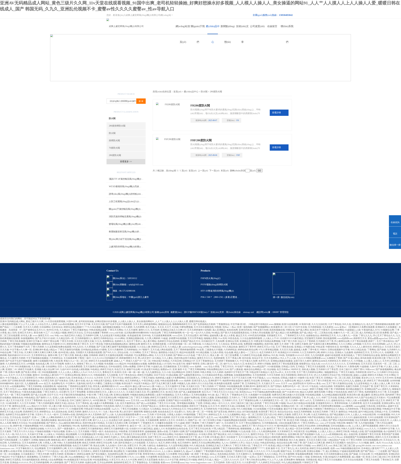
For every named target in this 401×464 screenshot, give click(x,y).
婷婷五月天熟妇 (375, 375)
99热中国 (318, 454)
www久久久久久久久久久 (333, 364)
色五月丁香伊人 (134, 341)
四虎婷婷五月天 (30, 412)
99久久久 (109, 434)
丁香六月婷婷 (37, 347)
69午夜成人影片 (217, 437)
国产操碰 (381, 349)
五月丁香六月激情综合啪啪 (31, 428)
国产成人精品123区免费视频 (284, 333)
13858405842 (286, 15)
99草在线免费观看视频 (60, 445)
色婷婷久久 (120, 341)
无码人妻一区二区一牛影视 (199, 412)
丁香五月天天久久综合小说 (225, 392)
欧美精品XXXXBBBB (288, 352)
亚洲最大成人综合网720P (47, 369)
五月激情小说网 (176, 431)
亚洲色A (339, 352)
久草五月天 (114, 460)
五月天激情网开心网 (56, 448)
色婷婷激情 (219, 358)
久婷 (115, 443)
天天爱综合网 (299, 451)
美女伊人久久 (368, 378)
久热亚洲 (58, 361)
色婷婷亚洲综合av (89, 426)
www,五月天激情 (217, 457)
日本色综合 (57, 327)
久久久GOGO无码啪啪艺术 (105, 358)
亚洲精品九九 (358, 324)
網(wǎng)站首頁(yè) (183, 29)
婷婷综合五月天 (159, 347)
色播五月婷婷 (352, 386)
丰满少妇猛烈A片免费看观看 (337, 457)
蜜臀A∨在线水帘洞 (12, 451)
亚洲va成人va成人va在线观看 (162, 448)
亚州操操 (265, 381)
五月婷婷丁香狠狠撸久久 (227, 361)
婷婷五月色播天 (26, 369)
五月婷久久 (234, 397)
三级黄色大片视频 (213, 349)
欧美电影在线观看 (223, 383)
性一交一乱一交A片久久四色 (196, 333)
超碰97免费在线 (192, 397)
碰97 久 (220, 423)
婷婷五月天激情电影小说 (116, 428)
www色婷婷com (344, 338)
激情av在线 (162, 431)
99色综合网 (5, 352)
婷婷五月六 (197, 389)
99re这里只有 (178, 364)
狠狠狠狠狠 (245, 428)
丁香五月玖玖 (227, 366)
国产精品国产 (84, 417)
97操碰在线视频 (42, 431)
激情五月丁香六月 (275, 428)
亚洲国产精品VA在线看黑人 (179, 400)
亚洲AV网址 (118, 381)
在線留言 (272, 26)
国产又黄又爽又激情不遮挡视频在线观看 (116, 347)
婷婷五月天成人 (205, 460)
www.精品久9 (32, 406)
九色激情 (348, 352)
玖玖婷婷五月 (231, 423)
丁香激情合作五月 (238, 395)
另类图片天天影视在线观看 (89, 352)
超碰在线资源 (360, 417)
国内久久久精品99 (124, 406)
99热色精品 (29, 397)
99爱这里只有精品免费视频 (267, 341)
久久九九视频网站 (231, 414)
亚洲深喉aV (209, 426)
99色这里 (320, 347)
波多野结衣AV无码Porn (304, 383)
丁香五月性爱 (42, 454)
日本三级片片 (345, 369)
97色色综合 (215, 347)
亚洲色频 (24, 437)
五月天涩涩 (366, 364)
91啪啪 (282, 403)
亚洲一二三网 (38, 417)
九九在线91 (110, 445)
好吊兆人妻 (26, 335)
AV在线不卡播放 (243, 366)
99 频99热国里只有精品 (285, 426)
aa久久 (389, 344)
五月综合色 (15, 417)
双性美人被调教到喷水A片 (106, 386)
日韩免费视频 (323, 426)
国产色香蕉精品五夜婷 (204, 324)
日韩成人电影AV (289, 378)
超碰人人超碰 (360, 375)
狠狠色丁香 (351, 423)
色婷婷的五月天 (361, 352)
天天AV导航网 (57, 364)
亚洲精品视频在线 (135, 338)
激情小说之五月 (377, 400)
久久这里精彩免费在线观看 (58, 347)
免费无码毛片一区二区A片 (295, 386)
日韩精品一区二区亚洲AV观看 (187, 426)
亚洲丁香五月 (380, 386)
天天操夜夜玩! (28, 454)
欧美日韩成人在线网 (155, 400)
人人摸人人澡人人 (326, 431)
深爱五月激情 (301, 344)
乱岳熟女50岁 (115, 420)
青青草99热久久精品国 (154, 454)
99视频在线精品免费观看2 (142, 395)
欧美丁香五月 (316, 378)
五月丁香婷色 (82, 403)
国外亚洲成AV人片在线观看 (131, 443)
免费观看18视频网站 (253, 344)
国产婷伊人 (51, 423)
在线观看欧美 (49, 386)
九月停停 (98, 378)
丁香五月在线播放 (129, 409)
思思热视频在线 (277, 330)
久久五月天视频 (23, 375)
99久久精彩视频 (244, 409)
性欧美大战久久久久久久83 (339, 417)
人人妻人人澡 (259, 428)
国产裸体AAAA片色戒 (184, 355)
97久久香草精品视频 (268, 349)
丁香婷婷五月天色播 (243, 451)
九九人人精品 (320, 420)
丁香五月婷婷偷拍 (116, 400)
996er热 (76, 426)
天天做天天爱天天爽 (82, 420)
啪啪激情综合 (331, 372)
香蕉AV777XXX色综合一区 (50, 451)
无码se (225, 327)
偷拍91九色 (64, 378)
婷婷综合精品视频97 (73, 327)
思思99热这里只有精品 (185, 358)
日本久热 (121, 445)
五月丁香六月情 (66, 355)
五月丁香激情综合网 (248, 400)
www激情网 (347, 406)
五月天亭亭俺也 (195, 338)
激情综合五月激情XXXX (53, 344)
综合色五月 (48, 400)
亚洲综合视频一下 (315, 451)
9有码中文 (296, 369)
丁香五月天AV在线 (166, 403)
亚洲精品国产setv (373, 389)
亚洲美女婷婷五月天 (96, 392)
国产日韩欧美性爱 (16, 381)
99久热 (274, 355)
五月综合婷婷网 (104, 462)
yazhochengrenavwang (192, 347)
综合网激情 (40, 448)
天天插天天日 (192, 386)
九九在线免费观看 (73, 366)
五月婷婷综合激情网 (209, 448)
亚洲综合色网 (264, 397)
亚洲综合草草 (377, 395)
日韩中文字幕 (143, 366)
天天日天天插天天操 (316, 440)
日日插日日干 (207, 341)
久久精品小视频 (58, 333)
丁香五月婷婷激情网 (171, 333)
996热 (281, 355)
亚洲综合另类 (232, 341)
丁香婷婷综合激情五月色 (80, 386)
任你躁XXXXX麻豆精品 (291, 338)
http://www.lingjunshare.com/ (198, 462)
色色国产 (26, 417)
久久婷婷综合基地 (319, 428)
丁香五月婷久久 (50, 392)
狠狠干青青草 (192, 364)
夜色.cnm (320, 383)
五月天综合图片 (191, 335)
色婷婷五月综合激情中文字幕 (19, 414)
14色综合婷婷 (325, 386)
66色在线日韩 (369, 414)
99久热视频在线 (22, 366)
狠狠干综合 (286, 451)
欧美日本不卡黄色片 (320, 330)
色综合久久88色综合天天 (174, 409)
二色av (232, 327)
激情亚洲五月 (262, 386)
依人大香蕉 (229, 335)
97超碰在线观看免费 (349, 451)
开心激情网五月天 (155, 392)
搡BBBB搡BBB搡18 (46, 437)
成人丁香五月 (222, 395)
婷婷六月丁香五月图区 (22, 409)
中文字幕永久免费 (248, 361)
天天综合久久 (389, 440)
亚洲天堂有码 (210, 389)
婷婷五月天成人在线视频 (233, 406)
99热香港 (123, 431)
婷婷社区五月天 (305, 375)
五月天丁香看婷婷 (33, 400)
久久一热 (9, 434)
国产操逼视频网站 (384, 369)
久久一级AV (53, 414)
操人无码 (12, 333)
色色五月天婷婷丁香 (82, 445)
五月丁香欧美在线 (284, 347)
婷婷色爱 (275, 437)
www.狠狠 (22, 389)
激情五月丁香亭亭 (247, 347)
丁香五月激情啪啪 (285, 417)
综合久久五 (238, 364)
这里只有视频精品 (165, 395)
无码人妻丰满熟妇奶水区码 (133, 437)
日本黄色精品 (139, 448)
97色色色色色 (340, 392)
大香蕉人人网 (49, 443)
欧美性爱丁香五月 (267, 412)
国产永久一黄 (6, 395)
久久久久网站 (345, 344)
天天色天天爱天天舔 (236, 457)
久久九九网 (82, 397)
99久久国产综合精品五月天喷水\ (370, 397)
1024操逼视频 (273, 366)
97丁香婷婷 (220, 386)
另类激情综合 (96, 457)
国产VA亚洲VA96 (290, 392)
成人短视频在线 (99, 417)
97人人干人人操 (26, 324)
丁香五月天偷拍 (346, 372)
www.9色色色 (273, 378)
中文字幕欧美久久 (25, 448)
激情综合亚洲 (18, 406)
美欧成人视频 (81, 355)
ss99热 (206, 347)
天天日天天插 (97, 324)
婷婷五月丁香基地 (198, 406)
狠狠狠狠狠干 (40, 409)
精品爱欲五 (119, 451)
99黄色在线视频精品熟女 (116, 344)
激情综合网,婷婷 (75, 440)
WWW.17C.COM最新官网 (70, 409)
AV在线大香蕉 (205, 434)
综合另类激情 (361, 420)
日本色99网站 (337, 330)
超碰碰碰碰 (150, 431)
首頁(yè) (177, 91)
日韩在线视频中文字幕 (339, 349)
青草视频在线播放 (186, 403)
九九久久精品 (271, 454)
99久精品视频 (202, 352)
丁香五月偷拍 (147, 378)
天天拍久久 (151, 443)
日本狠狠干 (134, 423)
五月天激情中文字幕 (175, 386)
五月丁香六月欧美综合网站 (160, 434)
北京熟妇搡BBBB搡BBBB (136, 333)
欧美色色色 (93, 448)
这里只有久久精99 (302, 361)
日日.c (61, 366)
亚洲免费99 (289, 460)
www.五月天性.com (135, 400)
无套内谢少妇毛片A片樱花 (89, 383)
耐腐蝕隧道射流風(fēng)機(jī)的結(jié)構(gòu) (127, 231)
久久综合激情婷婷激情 (251, 338)
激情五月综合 (257, 434)
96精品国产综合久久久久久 (260, 420)
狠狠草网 (138, 412)
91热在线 (370, 406)
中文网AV (70, 383)
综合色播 (228, 352)
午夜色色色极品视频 (32, 392)
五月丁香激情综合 (205, 361)
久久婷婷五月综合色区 (269, 462)
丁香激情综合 (222, 324)
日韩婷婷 (93, 355)
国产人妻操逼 (236, 369)
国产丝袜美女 (61, 381)
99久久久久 (20, 434)
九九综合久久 (277, 381)
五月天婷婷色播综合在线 (336, 454)
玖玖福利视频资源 (30, 460)
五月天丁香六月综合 (114, 378)
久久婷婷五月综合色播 (251, 355)
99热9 (41, 378)
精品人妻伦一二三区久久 (246, 352)
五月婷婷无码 (210, 409)
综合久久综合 (252, 443)
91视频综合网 (387, 330)
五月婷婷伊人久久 (321, 400)
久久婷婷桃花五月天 (15, 364)
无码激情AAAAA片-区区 (298, 355)
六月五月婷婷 (273, 375)
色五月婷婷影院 (288, 375)
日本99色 (146, 335)
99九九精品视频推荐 (291, 462)
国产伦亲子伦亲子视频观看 (119, 324)
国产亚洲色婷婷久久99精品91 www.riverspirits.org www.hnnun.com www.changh (271, 389)
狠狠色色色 (17, 397)
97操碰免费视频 (30, 426)
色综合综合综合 (285, 412)
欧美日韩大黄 (378, 358)
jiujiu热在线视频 (66, 324)
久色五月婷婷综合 (320, 414)
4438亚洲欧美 (99, 400)
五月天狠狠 (83, 431)
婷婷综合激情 (83, 454)
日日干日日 (159, 375)
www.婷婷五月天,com (322, 445)
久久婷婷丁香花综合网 (265, 440)
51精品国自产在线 (336, 440)
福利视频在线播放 (111, 327)
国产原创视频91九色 (310, 434)
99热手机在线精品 (316, 417)
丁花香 (199, 403)
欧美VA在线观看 (290, 324)
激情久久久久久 (90, 412)
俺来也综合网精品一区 (255, 369)
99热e (59, 443)
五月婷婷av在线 (67, 414)
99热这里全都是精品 (144, 440)
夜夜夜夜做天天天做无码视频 (42, 389)
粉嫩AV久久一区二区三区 (345, 333)
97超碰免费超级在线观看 (234, 420)
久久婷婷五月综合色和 (188, 448)
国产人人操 (107, 414)
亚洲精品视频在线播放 (281, 361)
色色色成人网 (42, 364)
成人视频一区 (358, 457)
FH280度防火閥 (200, 105)
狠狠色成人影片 (58, 440)
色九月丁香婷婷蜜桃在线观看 (380, 324)
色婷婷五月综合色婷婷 (168, 341)
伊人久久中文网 (129, 460)
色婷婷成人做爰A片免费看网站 (170, 378)
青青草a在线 (236, 344)
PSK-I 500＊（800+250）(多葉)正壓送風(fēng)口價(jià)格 (220, 297)
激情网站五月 (254, 417)
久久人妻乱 (167, 358)
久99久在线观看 (375, 417)
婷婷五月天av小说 (266, 347)
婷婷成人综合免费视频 (51, 460)
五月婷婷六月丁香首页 (327, 369)
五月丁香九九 (287, 448)
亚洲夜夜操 (282, 440)
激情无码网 (319, 392)
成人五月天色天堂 (15, 400)
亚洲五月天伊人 (25, 333)
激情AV (36, 375)
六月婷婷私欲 (230, 349)
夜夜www (165, 462)
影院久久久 (86, 375)
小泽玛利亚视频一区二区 (179, 344)
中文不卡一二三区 (135, 417)
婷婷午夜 (17, 426)
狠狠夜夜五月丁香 (188, 437)
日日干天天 (52, 395)
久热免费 (220, 341)
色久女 (89, 381)
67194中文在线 (300, 327)
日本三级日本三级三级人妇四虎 (246, 403)
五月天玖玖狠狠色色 (204, 327)
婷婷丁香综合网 (51, 341)
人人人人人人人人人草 (242, 440)
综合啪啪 (271, 369)
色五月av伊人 (276, 372)
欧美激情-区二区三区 (281, 327)
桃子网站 (204, 335)
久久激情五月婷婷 (16, 358)
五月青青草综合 (39, 355)
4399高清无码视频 (257, 335)
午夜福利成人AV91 (371, 330)
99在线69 (178, 434)
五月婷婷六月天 (229, 400)
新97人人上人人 (100, 420)
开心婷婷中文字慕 (133, 454)
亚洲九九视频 (207, 397)
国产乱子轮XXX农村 (45, 338)
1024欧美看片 (12, 403)
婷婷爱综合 (44, 412)
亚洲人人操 (58, 397)
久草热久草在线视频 (260, 333)
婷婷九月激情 (284, 414)
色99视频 (344, 347)
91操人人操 (351, 400)
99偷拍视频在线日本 (350, 448)
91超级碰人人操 (352, 330)
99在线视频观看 (49, 372)
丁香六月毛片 (9, 389)
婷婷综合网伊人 (132, 378)
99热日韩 (340, 423)
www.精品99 (120, 364)
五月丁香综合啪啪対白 (250, 423)
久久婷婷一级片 (296, 400)
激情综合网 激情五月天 (140, 344)
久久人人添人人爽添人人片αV (72, 372)
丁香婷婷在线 (232, 428)
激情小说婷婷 (163, 417)
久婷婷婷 (180, 440)
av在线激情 (363, 400)
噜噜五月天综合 (19, 423)
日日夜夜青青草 (136, 431)
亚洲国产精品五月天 (190, 341)
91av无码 (222, 338)
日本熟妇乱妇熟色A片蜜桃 (94, 349)
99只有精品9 (264, 437)
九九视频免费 (31, 383)
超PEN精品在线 (365, 412)
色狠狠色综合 (312, 335)
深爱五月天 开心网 (301, 414)
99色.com (59, 335)
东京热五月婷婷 (320, 412)
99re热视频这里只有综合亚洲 (78, 460)
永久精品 (156, 358)
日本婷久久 (181, 420)
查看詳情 (276, 112)
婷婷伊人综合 (234, 412)
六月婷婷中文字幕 (386, 428)
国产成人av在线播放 (146, 403)
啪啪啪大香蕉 (210, 338)
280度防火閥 (115, 155)
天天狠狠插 (154, 462)
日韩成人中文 (381, 412)
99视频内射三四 (125, 397)
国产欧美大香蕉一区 (31, 372)
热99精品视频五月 (354, 389)
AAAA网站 (119, 338)
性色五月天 (120, 369)
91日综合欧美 (184, 389)
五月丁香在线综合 (385, 341)
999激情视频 (189, 414)
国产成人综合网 (38, 395)
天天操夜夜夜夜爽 (72, 443)
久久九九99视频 (272, 406)
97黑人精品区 (218, 428)
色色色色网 (232, 330)
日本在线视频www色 (341, 426)
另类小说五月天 (233, 462)
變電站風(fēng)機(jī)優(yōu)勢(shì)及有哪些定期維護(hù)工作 (127, 224)
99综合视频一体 (185, 454)
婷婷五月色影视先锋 (103, 451)
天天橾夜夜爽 (70, 358)
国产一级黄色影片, (66, 428)
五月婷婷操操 (314, 327)
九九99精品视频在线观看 (334, 395)
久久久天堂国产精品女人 (146, 406)
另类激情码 (338, 386)
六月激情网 (151, 457)
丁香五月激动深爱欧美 (231, 448)
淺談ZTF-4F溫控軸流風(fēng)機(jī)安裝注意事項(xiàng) (127, 179)
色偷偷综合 (161, 445)
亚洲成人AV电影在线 (304, 347)
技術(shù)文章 (242, 29)
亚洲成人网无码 (345, 397)
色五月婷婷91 (184, 443)
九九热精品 (155, 409)
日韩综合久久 (207, 378)
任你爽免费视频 (229, 431)
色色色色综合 (111, 431)
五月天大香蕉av (182, 395)
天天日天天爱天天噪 (84, 341)
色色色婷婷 (300, 417)
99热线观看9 (100, 375)
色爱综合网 (290, 381)
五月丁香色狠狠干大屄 (19, 347)
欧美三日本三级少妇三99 (378, 457)
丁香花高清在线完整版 (370, 409)
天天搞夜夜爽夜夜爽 (161, 335)
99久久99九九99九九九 (343, 381)
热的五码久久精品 (73, 335)
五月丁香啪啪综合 (266, 457)
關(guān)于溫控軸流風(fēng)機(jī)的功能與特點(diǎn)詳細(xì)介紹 (127, 209)
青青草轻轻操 (341, 403)
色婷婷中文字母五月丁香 (236, 372)
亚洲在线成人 (29, 451)
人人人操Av (167, 451)
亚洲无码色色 (245, 330)
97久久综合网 (272, 451)
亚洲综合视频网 (121, 395)
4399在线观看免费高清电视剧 (286, 397)
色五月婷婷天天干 (268, 352)
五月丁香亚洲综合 (12, 392)
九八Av (224, 443)
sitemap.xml (248, 312)
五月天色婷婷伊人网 (32, 443)
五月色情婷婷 (259, 375)
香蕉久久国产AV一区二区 (138, 361)
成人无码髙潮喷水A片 (219, 440)
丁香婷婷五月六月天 (295, 335)
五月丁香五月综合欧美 (200, 428)
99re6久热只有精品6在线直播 (301, 403)
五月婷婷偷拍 (130, 349)
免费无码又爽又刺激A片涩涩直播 (288, 395)
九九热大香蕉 (216, 352)
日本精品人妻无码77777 (52, 375)
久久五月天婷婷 (27, 403)
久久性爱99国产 (249, 462)
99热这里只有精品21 (259, 372)
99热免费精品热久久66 (218, 369)
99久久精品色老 (229, 347)
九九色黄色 (327, 327)
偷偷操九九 (179, 451)
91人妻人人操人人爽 (380, 383)
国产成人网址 (302, 330)
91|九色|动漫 (244, 431)
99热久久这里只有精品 (352, 428)
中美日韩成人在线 (150, 381)
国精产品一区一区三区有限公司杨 (204, 420)
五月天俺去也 (62, 400)
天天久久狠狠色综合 (77, 448)
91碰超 (164, 338)
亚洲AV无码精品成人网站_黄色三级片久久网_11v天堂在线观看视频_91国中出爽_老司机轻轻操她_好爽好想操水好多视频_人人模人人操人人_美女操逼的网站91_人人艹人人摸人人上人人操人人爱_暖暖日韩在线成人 (103, 321)
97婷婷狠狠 (339, 389)
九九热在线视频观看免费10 (128, 414)
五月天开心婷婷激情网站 (145, 324)
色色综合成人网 (107, 426)
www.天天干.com (284, 383)
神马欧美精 (365, 358)
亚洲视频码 (258, 454)
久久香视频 (89, 347)
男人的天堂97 (144, 358)
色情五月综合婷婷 (306, 426)
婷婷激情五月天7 (117, 417)
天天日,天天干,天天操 (167, 327)
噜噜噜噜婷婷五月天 (182, 324)
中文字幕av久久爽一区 (21, 349)
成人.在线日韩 (350, 434)
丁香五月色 (17, 352)
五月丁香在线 (96, 344)
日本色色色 (334, 428)
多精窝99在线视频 (177, 338)
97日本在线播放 (275, 409)
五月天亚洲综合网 (107, 397)
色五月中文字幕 (82, 324)
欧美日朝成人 (347, 355)
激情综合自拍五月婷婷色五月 (326, 361)
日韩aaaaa (236, 426)
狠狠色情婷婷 (165, 426)
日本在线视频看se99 (372, 440)
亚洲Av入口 (71, 431)
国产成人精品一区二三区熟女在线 (315, 333)
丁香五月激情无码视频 (69, 349)
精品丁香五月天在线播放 (330, 460)
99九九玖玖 (77, 347)
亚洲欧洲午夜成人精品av (45, 349)
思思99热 (268, 344)
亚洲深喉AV (70, 454)
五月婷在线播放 (199, 395)
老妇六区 (19, 383)
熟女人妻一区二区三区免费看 (224, 355)
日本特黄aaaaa (177, 462)
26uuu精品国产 (259, 366)
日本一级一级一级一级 (133, 372)
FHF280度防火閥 (201, 140)
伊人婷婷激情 (56, 462)
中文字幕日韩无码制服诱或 (72, 395)
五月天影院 (182, 366)
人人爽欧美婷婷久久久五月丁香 (61, 417)
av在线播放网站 (17, 386)
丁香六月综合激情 (383, 423)
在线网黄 (389, 352)
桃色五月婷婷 (88, 443)
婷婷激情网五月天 (128, 358)
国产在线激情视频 (194, 431)
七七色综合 (224, 344)
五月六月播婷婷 (115, 349)
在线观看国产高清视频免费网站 (359, 437)
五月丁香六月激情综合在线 (339, 383)
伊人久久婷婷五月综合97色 (327, 375)
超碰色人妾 (360, 381)
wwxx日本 (177, 335)
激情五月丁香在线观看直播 (285, 364)
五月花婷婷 (219, 462)
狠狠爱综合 (304, 364)
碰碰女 (302, 440)
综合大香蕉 (213, 366)
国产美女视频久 (99, 454)
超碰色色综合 (337, 400)
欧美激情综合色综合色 (177, 428)
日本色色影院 (115, 366)
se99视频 (357, 344)
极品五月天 (241, 335)
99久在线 (139, 420)
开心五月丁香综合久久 (384, 335)
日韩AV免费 (14, 372)
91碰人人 (159, 386)
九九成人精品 (269, 417)
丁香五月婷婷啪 (34, 386)
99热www (370, 369)
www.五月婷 (148, 414)
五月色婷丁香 (366, 386)
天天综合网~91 (366, 454)
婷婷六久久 (347, 361)
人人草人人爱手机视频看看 (365, 426)
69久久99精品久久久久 (239, 434)
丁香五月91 (201, 414)
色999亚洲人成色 (66, 352)
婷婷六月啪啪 (264, 364)
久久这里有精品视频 (178, 445)
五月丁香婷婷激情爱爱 (184, 349)
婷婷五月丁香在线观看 (378, 381)
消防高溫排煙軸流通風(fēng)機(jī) (125, 216)
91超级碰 (364, 366)
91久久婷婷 (126, 327)
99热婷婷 (128, 355)
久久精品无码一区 (65, 338)
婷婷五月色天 (106, 369)
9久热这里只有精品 (150, 369)
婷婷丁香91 (358, 369)
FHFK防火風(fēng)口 (211, 278)
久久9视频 (98, 364)
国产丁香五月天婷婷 (74, 462)
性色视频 (108, 364)
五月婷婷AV (45, 457)
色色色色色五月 (165, 412)
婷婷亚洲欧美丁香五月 (78, 344)
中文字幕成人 (12, 378)
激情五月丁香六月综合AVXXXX (257, 426)
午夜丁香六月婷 (289, 341)
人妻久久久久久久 (116, 392)
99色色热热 (108, 406)
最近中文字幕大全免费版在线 (298, 409)
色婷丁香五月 (154, 437)
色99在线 (246, 358)
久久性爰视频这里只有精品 (91, 434)
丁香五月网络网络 (197, 369)
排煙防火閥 (114, 140)
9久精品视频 (172, 375)
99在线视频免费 (234, 386)
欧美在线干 (127, 383)
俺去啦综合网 (64, 420)
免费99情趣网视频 (65, 437)
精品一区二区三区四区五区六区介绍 (258, 414)
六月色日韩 (175, 361)
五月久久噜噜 (125, 448)
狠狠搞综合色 (164, 324)
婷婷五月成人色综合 (65, 403)
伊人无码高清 (301, 448)
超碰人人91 (159, 428)
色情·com (334, 448)
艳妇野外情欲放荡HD (232, 381)
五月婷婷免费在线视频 (329, 406)
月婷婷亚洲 (360, 372)
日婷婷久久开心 (237, 443)
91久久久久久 (95, 372)
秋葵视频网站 (27, 338)
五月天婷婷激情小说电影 (199, 330)
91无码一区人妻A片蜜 (51, 406)
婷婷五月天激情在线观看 (111, 355)
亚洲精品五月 (246, 341)
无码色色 (226, 426)
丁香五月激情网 (22, 395)
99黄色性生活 (332, 347)
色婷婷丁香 (238, 383)
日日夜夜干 (232, 437)
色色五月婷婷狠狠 (302, 412)
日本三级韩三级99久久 (81, 400)
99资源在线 (346, 375)
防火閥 (112, 118)
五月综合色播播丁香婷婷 (96, 333)
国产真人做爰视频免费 (190, 392)
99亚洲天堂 (299, 431)
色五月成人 (150, 327)
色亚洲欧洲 (293, 434)
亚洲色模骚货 (221, 397)
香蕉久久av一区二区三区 (76, 361)
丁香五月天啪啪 (141, 397)
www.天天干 (9, 375)
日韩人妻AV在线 (77, 381)
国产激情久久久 (44, 397)
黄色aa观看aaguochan (378, 338)
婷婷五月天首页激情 (147, 460)
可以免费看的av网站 (144, 355)
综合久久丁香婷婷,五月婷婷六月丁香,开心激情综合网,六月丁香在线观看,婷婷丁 (336, 341)
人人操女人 (49, 434)
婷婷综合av (378, 347)
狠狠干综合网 (133, 369)
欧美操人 (93, 397)
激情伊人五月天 (167, 420)
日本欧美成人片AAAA (82, 378)
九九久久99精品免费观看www (311, 358)
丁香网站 (371, 349)
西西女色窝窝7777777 (254, 448)
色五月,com (211, 417)
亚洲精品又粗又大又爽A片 (173, 330)
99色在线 (352, 412)
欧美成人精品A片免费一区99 (282, 445)
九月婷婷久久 (393, 349)
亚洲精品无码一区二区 (292, 406)
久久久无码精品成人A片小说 (89, 437)
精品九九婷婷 (306, 392)
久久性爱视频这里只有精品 (207, 400)
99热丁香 (328, 389)
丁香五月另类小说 (241, 445)
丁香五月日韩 (66, 341)
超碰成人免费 (300, 349)
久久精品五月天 (209, 344)
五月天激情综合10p (248, 437)
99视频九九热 (183, 383)
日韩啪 (34, 440)
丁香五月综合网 (270, 403)
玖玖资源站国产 (391, 417)
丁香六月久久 (202, 355)
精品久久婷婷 (303, 381)
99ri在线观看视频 (37, 423)
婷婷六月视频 (316, 389)
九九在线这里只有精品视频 (112, 335)
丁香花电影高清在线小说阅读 (217, 451)
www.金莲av (340, 327)
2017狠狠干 (143, 349)
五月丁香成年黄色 (254, 406)
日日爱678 (64, 392)
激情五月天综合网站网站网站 (206, 443)
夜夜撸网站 (32, 457)
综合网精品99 (178, 372)
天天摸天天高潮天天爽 (117, 423)
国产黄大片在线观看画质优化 (235, 333)
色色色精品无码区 (226, 454)
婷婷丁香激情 (192, 423)
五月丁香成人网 (233, 358)
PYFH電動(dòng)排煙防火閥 (214, 284)
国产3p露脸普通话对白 (190, 375)
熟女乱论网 (98, 445)
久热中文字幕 (376, 366)
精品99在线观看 (187, 352)
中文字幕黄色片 (18, 457)
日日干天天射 (177, 417)
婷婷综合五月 (215, 414)
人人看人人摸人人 (372, 361)
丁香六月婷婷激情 (45, 403)
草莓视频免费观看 (304, 454)
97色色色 (313, 386)
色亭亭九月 (263, 361)
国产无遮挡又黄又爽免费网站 (323, 344)
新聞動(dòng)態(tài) (228, 29)
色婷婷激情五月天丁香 (375, 392)
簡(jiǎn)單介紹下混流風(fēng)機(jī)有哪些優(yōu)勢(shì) (127, 239)
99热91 (323, 349)
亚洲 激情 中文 (179, 369)
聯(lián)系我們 (287, 29)
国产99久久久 (109, 352)
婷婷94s (266, 355)
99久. (218, 426)
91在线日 (53, 409)
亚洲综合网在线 (72, 375)
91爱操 (329, 392)
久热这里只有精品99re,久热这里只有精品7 (28, 445)
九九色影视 (112, 375)
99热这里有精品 (268, 443)
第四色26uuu (245, 392)
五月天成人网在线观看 (161, 349)
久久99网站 (135, 352)
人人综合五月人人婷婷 (46, 324)
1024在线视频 (259, 409)
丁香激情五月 (147, 423)
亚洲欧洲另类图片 (93, 440)
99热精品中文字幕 (391, 409)
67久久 (131, 457)
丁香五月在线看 (371, 460)
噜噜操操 (300, 460)
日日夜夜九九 (193, 378)
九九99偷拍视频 (366, 423)
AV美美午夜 (304, 324)
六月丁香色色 (334, 324)
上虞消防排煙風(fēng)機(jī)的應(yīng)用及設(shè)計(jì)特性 (127, 246)
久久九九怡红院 (319, 324)
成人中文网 (203, 437)
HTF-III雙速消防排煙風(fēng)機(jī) (217, 291)
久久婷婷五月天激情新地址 (90, 428)
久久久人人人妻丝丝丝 (361, 347)
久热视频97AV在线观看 (259, 395)
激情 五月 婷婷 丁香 (284, 344)
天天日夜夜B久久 (212, 431)
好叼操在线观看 (250, 412)
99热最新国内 (381, 454)
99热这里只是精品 (102, 381)
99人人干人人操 (288, 358)
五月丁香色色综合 (127, 375)
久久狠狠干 (24, 440)
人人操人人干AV (271, 338)
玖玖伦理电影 (378, 344)
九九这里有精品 (361, 383)
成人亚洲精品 (219, 330)
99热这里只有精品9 (258, 324)
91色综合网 (155, 333)
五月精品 (300, 366)
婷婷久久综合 (327, 352)
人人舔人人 (356, 414)
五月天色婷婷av (271, 358)
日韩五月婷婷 (192, 372)
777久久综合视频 (93, 327)
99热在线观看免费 (169, 381)
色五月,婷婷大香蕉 (167, 443)
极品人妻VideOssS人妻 (143, 386)
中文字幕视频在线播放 (37, 358)
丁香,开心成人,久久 (311, 397)
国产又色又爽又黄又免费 (164, 383)
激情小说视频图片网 (43, 361)
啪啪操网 (128, 440)
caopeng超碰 (359, 406)
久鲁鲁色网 (353, 366)
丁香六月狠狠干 (207, 423)
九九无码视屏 (317, 355)
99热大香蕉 (205, 372)
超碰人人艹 (119, 361)
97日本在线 (160, 414)
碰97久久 (228, 364)
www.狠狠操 (275, 324)
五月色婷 (155, 330)
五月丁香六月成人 (238, 417)
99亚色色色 (233, 338)
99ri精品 (215, 333)
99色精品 (94, 369)
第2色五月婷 (172, 392)
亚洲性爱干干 (214, 381)
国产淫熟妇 (276, 386)
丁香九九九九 (365, 335)
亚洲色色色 (316, 457)
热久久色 (293, 440)
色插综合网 (90, 462)
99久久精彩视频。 (48, 426)
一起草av (251, 457)
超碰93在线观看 (332, 355)
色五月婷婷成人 (133, 381)
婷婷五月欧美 (342, 431)
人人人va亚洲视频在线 (332, 434)
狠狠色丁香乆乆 (84, 364)
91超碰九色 (156, 366)
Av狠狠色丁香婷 (334, 358)
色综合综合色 (69, 406)
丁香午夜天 (313, 349)
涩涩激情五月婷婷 (313, 338)
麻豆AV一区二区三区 (140, 426)
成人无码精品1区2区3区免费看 (374, 333)
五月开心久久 (377, 352)
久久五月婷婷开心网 (310, 352)
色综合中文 (257, 358)
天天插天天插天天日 (136, 392)
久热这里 (132, 389)
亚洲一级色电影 (244, 327)
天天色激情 (393, 392)
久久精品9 (64, 330)
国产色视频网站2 (261, 327)
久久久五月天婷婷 (163, 355)
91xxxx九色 (387, 443)
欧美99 (118, 372)
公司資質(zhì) (257, 26)
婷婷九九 (386, 389)
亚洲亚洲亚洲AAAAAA (149, 451)
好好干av (371, 372)
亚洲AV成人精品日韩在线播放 (173, 406)
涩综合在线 (123, 352)
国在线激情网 (329, 338)
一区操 (354, 335)
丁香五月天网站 (115, 330)
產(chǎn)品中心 (213, 29)
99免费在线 (63, 389)
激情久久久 (143, 330)
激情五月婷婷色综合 (103, 338)
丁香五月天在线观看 (315, 366)
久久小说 (166, 372)
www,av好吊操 (116, 333)
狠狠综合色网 (150, 412)
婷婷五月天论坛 (75, 333)
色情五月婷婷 (225, 389)
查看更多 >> (126, 161)
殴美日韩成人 (144, 389)
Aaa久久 (115, 409)
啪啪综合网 (44, 440)
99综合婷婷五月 (195, 409)
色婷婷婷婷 (70, 397)
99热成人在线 (306, 420)
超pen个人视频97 (194, 451)
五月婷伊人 (86, 451)
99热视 (218, 327)
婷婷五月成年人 (111, 437)
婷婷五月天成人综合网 (11, 412)
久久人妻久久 (343, 335)
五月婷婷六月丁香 (109, 448)
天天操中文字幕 (35, 434)
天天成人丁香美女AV (336, 366)
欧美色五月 (250, 364)
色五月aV (206, 392)
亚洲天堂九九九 (199, 381)
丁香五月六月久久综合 (23, 431)
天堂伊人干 (40, 414)
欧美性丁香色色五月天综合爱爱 (130, 434)
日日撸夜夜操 (169, 366)
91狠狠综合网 (310, 406)
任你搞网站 (44, 327)
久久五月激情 (130, 330)
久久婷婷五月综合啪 (113, 440)
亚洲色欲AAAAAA (19, 462)
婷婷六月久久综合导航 (202, 383)
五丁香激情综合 (140, 462)
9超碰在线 (62, 386)
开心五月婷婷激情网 (39, 462)
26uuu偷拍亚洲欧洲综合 (69, 423)
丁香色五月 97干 (259, 445)
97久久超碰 (179, 423)
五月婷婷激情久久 (83, 338)
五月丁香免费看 (78, 392)
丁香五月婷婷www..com (312, 423)
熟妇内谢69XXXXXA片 (19, 355)
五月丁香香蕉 (76, 389)
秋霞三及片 (150, 417)
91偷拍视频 (131, 451)
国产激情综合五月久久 (34, 330)
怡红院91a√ (352, 443)
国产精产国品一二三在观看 (374, 451)
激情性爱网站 (287, 437)
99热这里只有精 (260, 330)
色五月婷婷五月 (72, 451)
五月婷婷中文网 (90, 335)
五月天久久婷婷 (30, 327)
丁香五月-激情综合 (338, 412)
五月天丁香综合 (149, 352)
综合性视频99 (95, 406)
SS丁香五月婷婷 (354, 440)
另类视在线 (311, 460)
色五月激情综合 (127, 403)
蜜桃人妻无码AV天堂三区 (164, 389)
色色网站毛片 (58, 383)
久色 (117, 403)
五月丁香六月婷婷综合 (276, 434)
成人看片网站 (149, 341)
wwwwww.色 (6, 426)
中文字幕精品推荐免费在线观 (267, 392)
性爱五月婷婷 (56, 454)
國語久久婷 (310, 437)
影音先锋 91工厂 (42, 333)
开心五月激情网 (286, 454)
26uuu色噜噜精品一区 (78, 457)
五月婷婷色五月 (252, 383)
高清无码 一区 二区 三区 (385, 364)
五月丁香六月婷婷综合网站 (310, 372)
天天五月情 (289, 372)
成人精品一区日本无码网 (297, 428)
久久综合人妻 (143, 347)
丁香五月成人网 (104, 395)
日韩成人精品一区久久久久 (216, 403)
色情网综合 (108, 341)
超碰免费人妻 (216, 335)
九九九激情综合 (153, 372)
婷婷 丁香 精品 (201, 454)
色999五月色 (52, 330)
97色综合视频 (58, 431)
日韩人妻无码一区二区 (211, 364)
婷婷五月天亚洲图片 (336, 443)
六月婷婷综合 (55, 358)
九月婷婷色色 (351, 409)
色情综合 (322, 437)
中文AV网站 (390, 375)
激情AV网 (52, 355)
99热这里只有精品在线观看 (97, 409)
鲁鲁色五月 (108, 372)
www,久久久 (370, 428)
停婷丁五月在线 (329, 397)
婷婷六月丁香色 (355, 392)
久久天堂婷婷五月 (28, 378)
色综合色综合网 (284, 443)
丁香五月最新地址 (79, 330)
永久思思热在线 (59, 412)
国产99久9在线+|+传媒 (299, 457)
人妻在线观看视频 (9, 324)
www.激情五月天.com (43, 335)
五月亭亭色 (281, 457)
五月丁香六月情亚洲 (321, 381)
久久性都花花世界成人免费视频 (217, 375)
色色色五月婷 (178, 457)
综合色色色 (82, 406)
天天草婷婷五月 (284, 431)
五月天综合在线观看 (353, 460)
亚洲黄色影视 (159, 344)
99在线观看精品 (100, 460)
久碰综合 (151, 445)
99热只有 (300, 437)
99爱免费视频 (186, 327)
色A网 (33, 437)
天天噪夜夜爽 (152, 420)
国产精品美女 (220, 434)
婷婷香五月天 (360, 338)
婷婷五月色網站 (145, 375)
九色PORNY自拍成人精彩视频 (74, 369)
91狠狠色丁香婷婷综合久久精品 (328, 409)
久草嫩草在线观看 (163, 423)
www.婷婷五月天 (170, 437)
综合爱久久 (179, 412)
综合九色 (315, 364)
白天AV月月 (214, 406)
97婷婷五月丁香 (310, 462)
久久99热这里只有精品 (197, 457)
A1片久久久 (50, 428)
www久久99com (334, 437)
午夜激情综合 (190, 434)
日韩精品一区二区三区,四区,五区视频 (342, 378)
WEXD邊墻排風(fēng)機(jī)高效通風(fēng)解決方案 (127, 186)
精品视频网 (71, 434)
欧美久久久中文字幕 (168, 460)
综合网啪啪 (311, 431)
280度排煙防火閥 (117, 126)
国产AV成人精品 (351, 358)
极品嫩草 (365, 395)
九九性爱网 (138, 327)
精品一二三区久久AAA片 (226, 460)
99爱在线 (196, 344)
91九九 (98, 341)
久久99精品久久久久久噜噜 (114, 389)
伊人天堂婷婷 (94, 414)
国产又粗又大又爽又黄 (314, 443)
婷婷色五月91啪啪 (188, 460)
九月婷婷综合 (14, 443)
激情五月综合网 (252, 381)
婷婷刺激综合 (32, 381)
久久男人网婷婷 (152, 338)
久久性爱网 (171, 454)
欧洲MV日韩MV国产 (195, 417)
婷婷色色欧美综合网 (248, 349)
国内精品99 (81, 414)
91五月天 (366, 344)
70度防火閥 (114, 148)
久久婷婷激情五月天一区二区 (273, 400)
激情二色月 (375, 443)
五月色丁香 (280, 420)
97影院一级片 (84, 358)
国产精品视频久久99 (339, 414)
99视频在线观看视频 (31, 344)
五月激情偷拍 (64, 426)
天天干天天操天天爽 (241, 378)
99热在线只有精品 (160, 361)
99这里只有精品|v (142, 383)
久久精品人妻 (174, 347)
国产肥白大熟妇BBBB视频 (341, 420)
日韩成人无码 (287, 366)
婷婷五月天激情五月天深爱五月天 (166, 397)
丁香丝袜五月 (386, 460)
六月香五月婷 (47, 381)
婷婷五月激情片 (222, 378)
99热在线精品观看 (98, 330)
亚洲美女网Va (388, 403)
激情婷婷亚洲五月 (122, 462)
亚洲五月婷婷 (74, 412)
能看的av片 (166, 369)
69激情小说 (303, 378)
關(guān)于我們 (198, 29)
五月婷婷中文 (122, 426)
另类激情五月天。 (275, 335)
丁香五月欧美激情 (16, 341)
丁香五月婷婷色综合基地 (368, 355)
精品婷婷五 (13, 437)
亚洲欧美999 (249, 386)
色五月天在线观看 (371, 403)
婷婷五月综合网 (91, 389)
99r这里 (200, 349)
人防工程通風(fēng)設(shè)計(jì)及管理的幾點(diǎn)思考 (127, 201)
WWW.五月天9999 (384, 378)
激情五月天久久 (204, 358)
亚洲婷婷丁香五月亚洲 (369, 434)
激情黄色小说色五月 (168, 352)
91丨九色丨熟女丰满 (108, 412)
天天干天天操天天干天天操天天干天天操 (20, 420)
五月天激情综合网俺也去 (95, 366)
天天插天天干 (268, 383)
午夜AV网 (91, 395)
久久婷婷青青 (355, 403)
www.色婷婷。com (198, 366)
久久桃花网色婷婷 (267, 431)
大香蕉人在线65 (174, 414)
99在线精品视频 (313, 395)
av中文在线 (330, 423)
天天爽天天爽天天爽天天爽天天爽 (40, 352)
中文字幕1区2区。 (239, 324)
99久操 (211, 395)
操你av (213, 454)
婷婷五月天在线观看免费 (101, 361)
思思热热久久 (51, 378)
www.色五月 (44, 383)
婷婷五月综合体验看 (319, 448)
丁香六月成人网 (59, 457)
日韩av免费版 (129, 366)
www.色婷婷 (185, 381)
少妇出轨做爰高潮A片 (289, 423)
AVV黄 (154, 426)
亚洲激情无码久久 (324, 403)
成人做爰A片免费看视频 (101, 403)
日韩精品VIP (188, 361)
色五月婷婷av (283, 369)
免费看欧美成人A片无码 (159, 364)
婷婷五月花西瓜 (13, 460)
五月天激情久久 (243, 454)
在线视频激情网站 (242, 375)
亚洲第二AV (11, 369)
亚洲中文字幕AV (34, 341)
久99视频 (358, 361)
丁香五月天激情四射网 (115, 457)
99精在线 (290, 330)
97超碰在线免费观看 (164, 440)
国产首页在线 (220, 412)
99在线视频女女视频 (137, 364)
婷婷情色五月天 (328, 335)
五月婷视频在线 (269, 423)
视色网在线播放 (49, 420)
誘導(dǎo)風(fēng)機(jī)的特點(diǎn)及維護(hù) (127, 194)
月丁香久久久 (9, 428)
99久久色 (346, 324)
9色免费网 (223, 417)
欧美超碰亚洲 (134, 335)
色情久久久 (70, 364)
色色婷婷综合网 (115, 454)
